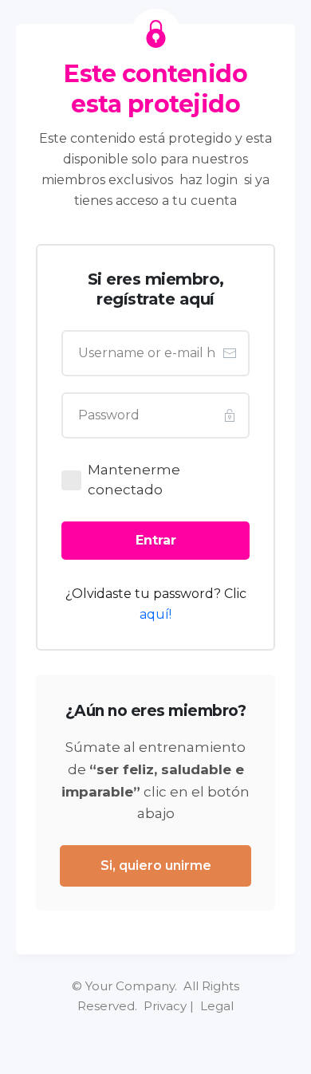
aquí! (155, 614)
